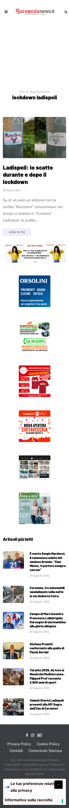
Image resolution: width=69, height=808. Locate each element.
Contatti (16, 750)
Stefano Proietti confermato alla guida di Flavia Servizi (47, 648)
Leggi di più (17, 232)
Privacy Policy (19, 744)
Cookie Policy (48, 744)
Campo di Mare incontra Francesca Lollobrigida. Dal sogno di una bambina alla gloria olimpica (48, 620)
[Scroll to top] (58, 784)
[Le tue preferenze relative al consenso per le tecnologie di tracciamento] (62, 801)
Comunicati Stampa (45, 750)
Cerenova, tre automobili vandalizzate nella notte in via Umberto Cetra (47, 592)
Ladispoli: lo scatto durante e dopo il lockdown (28, 174)
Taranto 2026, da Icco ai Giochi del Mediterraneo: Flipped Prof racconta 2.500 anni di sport (47, 676)
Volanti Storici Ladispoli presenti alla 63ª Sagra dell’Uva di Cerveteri (47, 704)
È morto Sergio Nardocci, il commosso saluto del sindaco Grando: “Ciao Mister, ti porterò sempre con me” (48, 561)
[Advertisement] (34, 53)
